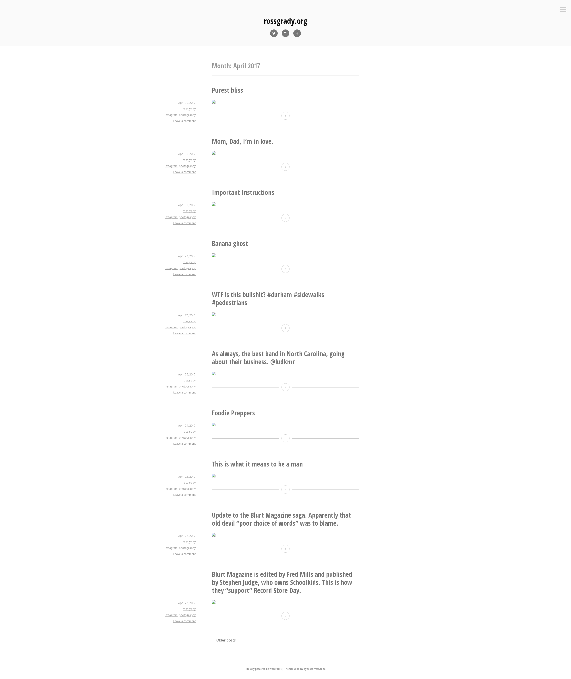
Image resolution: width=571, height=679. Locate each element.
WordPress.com (316, 669)
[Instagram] (285, 33)
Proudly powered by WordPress (263, 669)
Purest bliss (227, 90)
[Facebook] (297, 33)
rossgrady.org (285, 20)
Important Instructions (243, 192)
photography (187, 115)
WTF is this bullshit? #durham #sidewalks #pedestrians (268, 298)
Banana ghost (230, 243)
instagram (171, 115)
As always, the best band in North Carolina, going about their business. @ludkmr (278, 357)
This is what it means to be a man (257, 464)
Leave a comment (184, 121)
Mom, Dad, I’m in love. (242, 141)
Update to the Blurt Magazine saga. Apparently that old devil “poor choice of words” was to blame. (281, 519)
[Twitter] (274, 33)
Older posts (224, 640)
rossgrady (189, 109)
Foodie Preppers (233, 412)
